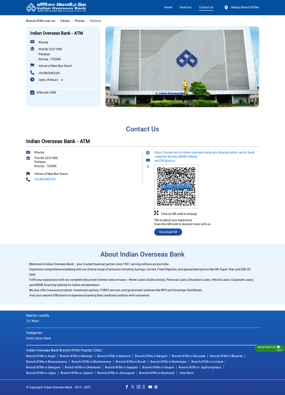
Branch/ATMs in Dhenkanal (83, 367)
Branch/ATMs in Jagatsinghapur (200, 367)
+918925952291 (49, 73)
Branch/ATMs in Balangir (76, 356)
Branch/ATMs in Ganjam (158, 367)
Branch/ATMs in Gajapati (121, 367)
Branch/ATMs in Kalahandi (156, 373)
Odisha (65, 21)
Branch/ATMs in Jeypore (77, 373)
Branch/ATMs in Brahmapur (168, 361)
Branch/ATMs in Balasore (114, 356)
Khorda (79, 21)
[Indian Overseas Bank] (56, 7)
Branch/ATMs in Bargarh (151, 356)
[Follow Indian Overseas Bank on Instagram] (139, 387)
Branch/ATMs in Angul (40, 356)
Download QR (168, 232)
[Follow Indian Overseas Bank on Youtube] (151, 387)
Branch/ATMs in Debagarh (43, 367)
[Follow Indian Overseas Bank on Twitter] (134, 387)
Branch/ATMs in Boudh (131, 361)
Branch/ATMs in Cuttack (207, 361)
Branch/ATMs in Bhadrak (226, 356)
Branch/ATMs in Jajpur (41, 373)
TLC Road (32, 321)
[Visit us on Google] (145, 387)
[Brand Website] (157, 387)
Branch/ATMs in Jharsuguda (116, 373)
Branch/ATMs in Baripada (189, 356)
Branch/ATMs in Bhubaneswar (91, 361)
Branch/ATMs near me (40, 21)
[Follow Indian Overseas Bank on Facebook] (128, 387)
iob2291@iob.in (164, 160)
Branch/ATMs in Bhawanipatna (46, 361)
